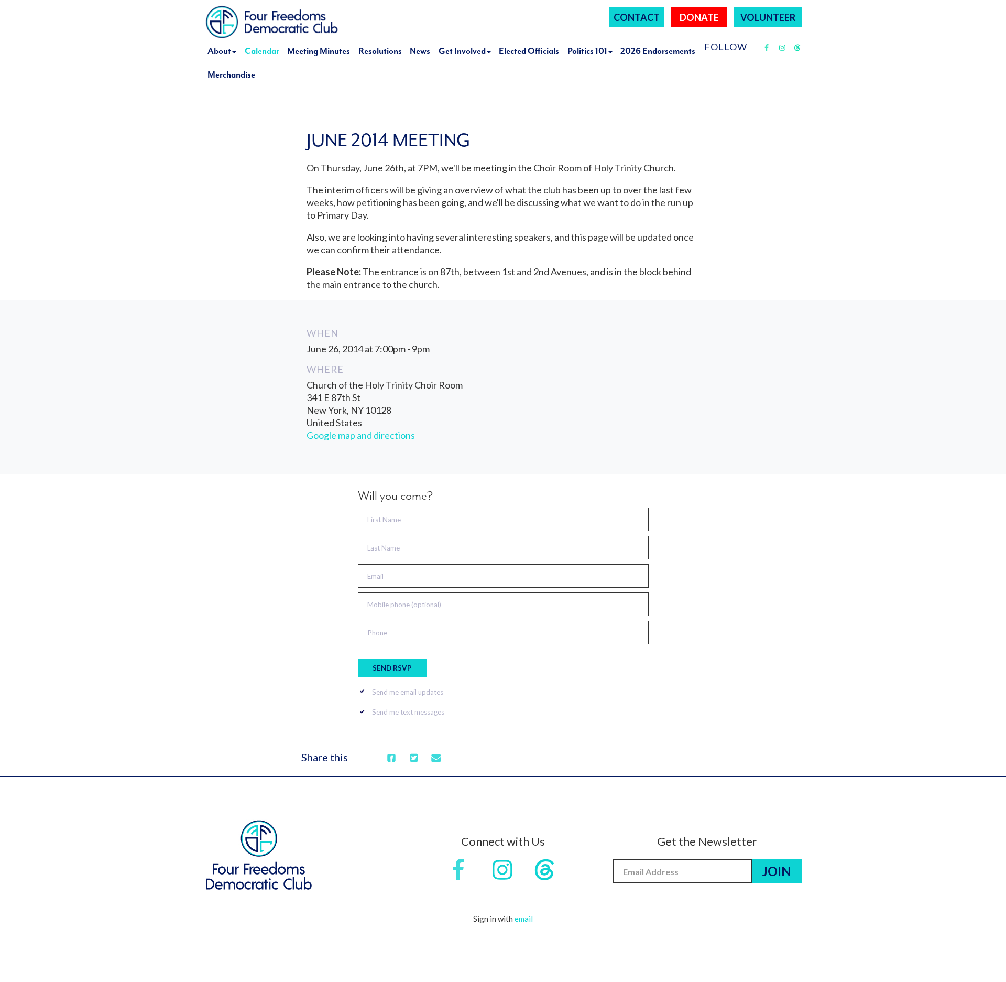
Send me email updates (407, 692)
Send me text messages (408, 712)
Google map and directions (361, 435)
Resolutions (380, 51)
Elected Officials (529, 51)
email (524, 918)
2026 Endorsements (657, 51)
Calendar (262, 51)
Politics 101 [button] (587, 51)
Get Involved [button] (462, 51)
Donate (699, 17)
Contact (637, 17)
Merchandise (231, 74)
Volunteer (767, 17)
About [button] (219, 51)
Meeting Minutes (318, 51)
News (420, 51)
